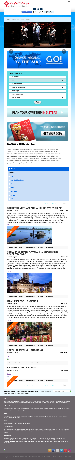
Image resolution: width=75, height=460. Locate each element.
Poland (18, 416)
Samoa (26, 431)
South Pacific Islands (9, 427)
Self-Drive (17, 441)
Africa (12, 199)
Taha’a (36, 429)
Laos (43, 401)
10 (42, 204)
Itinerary (21, 247)
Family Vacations (55, 438)
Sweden (56, 416)
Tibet (8, 401)
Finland (60, 416)
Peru (15, 410)
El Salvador (21, 409)
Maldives (49, 402)
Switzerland (23, 416)
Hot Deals (46, 441)
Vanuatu (53, 431)
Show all (13, 169)
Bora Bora (13, 429)
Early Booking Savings (45, 438)
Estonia (18, 417)
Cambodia (39, 401)
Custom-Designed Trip (34, 438)
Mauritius (20, 423)
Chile (63, 409)
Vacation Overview (13, 247)
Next (64, 204)
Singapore (16, 402)
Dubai (53, 402)
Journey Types (15, 19)
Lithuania (10, 417)
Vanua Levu (66, 429)
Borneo (5, 402)
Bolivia (55, 409)
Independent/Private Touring (10, 440)
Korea (26, 401)
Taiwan (52, 401)
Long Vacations (21, 440)
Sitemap (36, 391)
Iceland (5, 416)
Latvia (14, 417)
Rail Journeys (60, 440)
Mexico (31, 409)
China (5, 401)
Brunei (56, 401)
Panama (41, 409)
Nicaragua (36, 409)
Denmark (65, 416)
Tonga (30, 431)
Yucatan (46, 409)
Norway (51, 416)
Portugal (36, 416)
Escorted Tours (64, 441)
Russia (14, 416)
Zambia (15, 423)
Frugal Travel (62, 438)
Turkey (47, 416)
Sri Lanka (44, 402)
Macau (17, 401)
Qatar (63, 402)
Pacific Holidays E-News (46, 391)
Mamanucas (6, 431)
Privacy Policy (7, 393)
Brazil (59, 409)
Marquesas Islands (48, 429)
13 (50, 204)
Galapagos (23, 410)
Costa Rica (9, 409)
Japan (30, 401)
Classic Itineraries (14, 438)
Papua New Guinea (37, 431)
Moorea (9, 429)
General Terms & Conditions (23, 393)
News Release (7, 391)
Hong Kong (13, 401)
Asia (12, 176)
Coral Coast (60, 429)
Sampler (12, 441)
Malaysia (68, 401)
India (25, 402)
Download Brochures (15, 391)
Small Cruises (23, 441)
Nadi (23, 431)
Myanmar (47, 401)
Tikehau (18, 429)
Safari (9, 442)
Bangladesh (38, 402)
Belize (5, 409)
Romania (10, 416)
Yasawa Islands (13, 431)
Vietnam (34, 401)
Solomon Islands (46, 431)
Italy (44, 416)
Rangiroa (28, 429)
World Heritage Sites (32, 441)
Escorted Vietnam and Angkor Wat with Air (34, 208)
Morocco (28, 423)
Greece (40, 416)
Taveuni (20, 431)
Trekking (51, 441)
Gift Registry (31, 391)
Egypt (24, 423)
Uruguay (18, 410)
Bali (64, 401)
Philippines (10, 402)
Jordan (60, 402)
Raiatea (32, 429)
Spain (32, 416)
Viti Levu (55, 429)
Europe (13, 195)
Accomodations (49, 247)
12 (47, 204)
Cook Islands (58, 431)
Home (8, 19)
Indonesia (60, 401)
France (28, 416)
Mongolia (22, 401)
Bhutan (32, 402)
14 (53, 204)
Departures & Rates (30, 247)
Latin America (14, 191)
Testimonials (24, 391)
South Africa (10, 423)
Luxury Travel (28, 440)
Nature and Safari (52, 440)
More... (9, 225)
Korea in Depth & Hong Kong (25, 350)
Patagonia (10, 410)
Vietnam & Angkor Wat (21, 368)
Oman (56, 402)
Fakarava (41, 429)
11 (45, 204)
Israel (67, 402)
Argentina (51, 409)
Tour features (40, 247)
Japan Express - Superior (22, 301)
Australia (64, 431)
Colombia (67, 409)
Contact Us (13, 393)
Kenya (5, 423)
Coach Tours (57, 441)
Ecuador (5, 410)
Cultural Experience (23, 438)
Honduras (27, 409)
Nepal (28, 402)
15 (55, 204)
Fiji (11, 184)
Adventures (6, 438)
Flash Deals (40, 441)
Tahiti (12, 187)
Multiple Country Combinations (40, 440)
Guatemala (15, 409)
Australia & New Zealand (18, 180)
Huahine (23, 429)
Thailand (21, 402)
